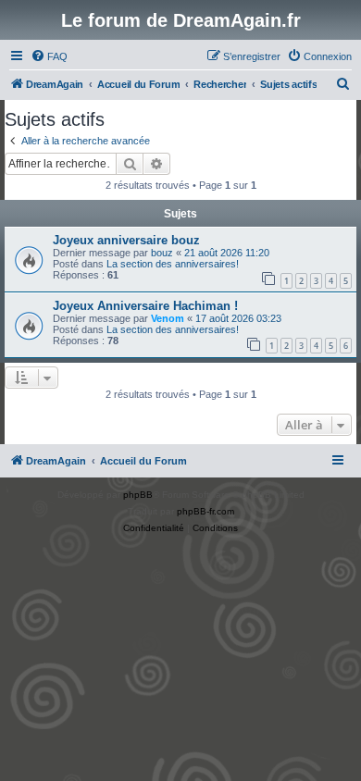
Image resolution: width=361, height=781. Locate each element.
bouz (162, 252)
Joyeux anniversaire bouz (126, 240)
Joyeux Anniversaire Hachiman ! (145, 306)
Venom (167, 318)
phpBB (138, 495)
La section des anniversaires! (172, 263)
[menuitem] (49, 56)
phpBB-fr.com (205, 511)
